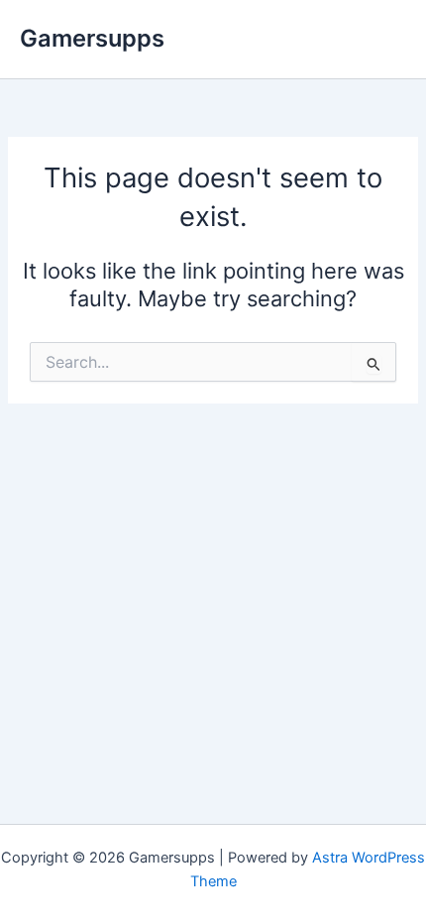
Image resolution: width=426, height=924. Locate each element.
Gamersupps (92, 38)
